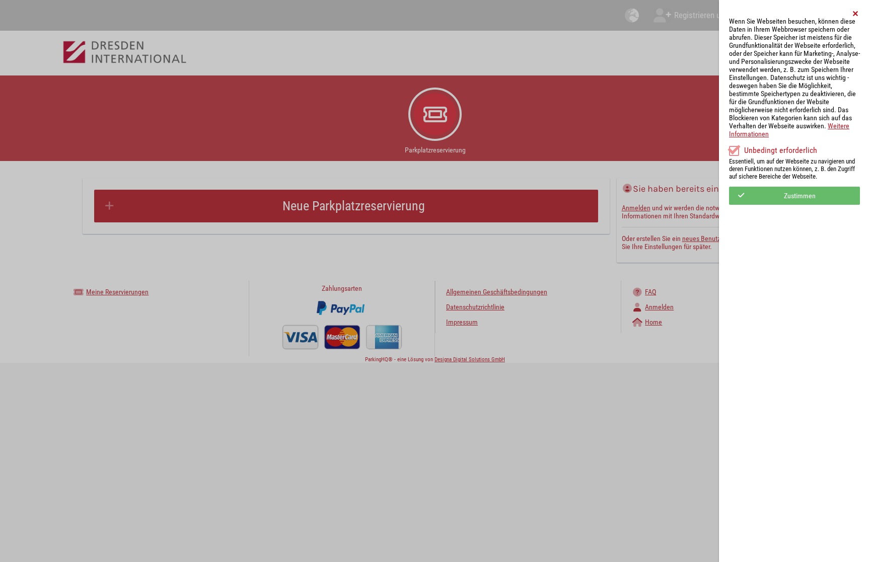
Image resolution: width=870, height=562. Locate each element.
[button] (855, 13)
